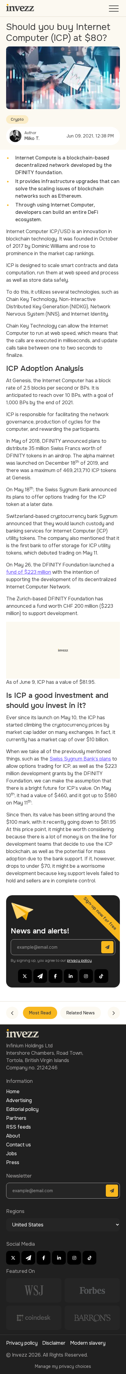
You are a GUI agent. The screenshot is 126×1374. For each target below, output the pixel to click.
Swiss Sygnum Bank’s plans (80, 759)
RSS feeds (18, 1127)
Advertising (19, 1100)
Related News (80, 1013)
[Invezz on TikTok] (101, 976)
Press (12, 1162)
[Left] (12, 1013)
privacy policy (79, 960)
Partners (16, 1118)
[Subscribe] (107, 947)
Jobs (11, 1153)
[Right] (114, 1013)
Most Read (40, 1013)
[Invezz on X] (25, 976)
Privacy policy (22, 1343)
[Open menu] (114, 10)
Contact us (18, 1144)
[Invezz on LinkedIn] (71, 976)
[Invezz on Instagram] (86, 976)
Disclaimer (53, 1343)
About (13, 1136)
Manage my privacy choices (63, 1366)
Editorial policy (22, 1109)
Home (13, 1091)
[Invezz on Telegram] (40, 976)
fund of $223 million (28, 572)
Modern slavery (88, 1343)
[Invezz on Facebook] (55, 976)
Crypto (17, 119)
